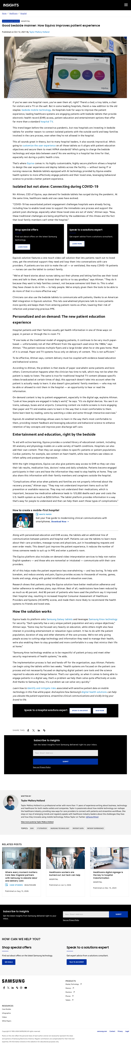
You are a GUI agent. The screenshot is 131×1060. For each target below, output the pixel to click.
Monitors (69, 992)
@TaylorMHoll (92, 817)
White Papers (6, 1021)
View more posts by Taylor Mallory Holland (37, 822)
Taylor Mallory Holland (39, 32)
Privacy (120, 1031)
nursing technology (60, 828)
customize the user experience (39, 145)
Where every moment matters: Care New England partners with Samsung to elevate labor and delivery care (21, 876)
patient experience (95, 828)
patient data (78, 828)
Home (4, 13)
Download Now (59, 521)
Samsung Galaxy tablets (60, 619)
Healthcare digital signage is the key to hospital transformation (108, 875)
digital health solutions (94, 692)
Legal (127, 1031)
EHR (32, 828)
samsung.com (102, 1031)
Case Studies (16, 885)
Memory (68, 988)
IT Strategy (42, 828)
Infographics (6, 1013)
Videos (4, 1017)
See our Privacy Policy (42, 767)
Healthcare (13, 13)
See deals (9, 962)
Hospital (23, 13)
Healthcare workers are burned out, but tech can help (64, 873)
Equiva (30, 163)
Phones (68, 996)
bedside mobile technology (36, 110)
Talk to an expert (76, 962)
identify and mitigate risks (41, 688)
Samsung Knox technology (103, 619)
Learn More (23, 247)
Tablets (68, 1000)
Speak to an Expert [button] (80, 710)
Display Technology (72, 984)
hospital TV (47, 121)
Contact (112, 1031)
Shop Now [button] (100, 710)
